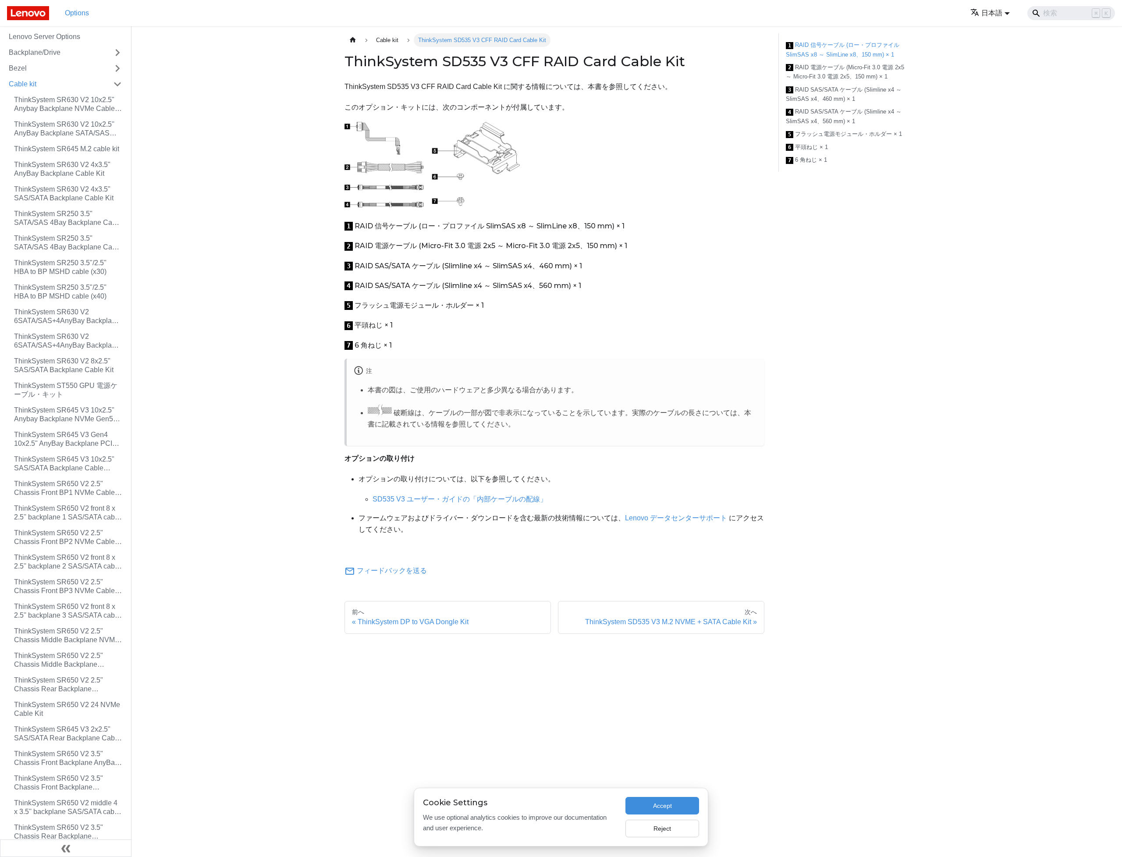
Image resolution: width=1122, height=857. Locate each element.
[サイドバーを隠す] (65, 848)
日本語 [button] (991, 13)
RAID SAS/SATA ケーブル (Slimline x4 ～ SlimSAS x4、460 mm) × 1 (844, 94)
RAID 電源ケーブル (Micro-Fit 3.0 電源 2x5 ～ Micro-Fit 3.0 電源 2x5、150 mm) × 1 (845, 72)
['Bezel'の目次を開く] (117, 68)
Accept (662, 805)
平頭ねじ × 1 (808, 147)
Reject (662, 828)
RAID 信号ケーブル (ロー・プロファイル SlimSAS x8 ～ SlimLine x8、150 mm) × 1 (842, 50)
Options (77, 13)
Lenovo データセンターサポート (676, 518)
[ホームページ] (352, 40)
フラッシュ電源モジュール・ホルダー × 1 (845, 134)
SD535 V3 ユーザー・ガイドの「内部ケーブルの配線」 (460, 499)
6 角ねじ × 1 (807, 160)
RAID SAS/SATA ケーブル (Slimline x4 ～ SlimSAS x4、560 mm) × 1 (844, 116)
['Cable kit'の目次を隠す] (117, 84)
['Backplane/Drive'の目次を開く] (117, 53)
